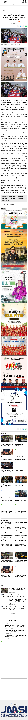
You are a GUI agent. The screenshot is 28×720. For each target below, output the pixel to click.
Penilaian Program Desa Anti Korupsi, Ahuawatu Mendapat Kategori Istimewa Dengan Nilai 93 (15, 626)
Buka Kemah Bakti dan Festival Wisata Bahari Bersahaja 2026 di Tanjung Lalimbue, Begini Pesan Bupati (20, 499)
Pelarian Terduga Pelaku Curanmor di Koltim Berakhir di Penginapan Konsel (20, 485)
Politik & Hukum (17, 21)
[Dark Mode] (23, 1)
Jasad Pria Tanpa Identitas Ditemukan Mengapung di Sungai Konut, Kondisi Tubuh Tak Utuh (20, 458)
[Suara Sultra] (6, 1)
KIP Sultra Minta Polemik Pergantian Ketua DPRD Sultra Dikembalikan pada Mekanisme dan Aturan (6, 513)
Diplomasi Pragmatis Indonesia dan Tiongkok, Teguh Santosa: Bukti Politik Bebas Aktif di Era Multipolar (7, 458)
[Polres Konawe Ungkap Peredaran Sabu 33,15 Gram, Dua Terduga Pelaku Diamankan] (7, 438)
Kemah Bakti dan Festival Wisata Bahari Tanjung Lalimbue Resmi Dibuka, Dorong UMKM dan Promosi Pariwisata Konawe (21, 513)
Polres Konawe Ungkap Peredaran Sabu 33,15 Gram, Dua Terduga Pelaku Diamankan (7, 444)
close (15, 704)
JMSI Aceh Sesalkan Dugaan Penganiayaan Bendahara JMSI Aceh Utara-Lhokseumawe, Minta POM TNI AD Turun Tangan (21, 444)
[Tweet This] (21, 26)
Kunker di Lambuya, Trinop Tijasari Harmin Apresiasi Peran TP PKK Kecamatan (14, 631)
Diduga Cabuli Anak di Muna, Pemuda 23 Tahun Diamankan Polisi (6, 485)
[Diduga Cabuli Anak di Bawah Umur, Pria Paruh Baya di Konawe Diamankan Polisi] (21, 465)
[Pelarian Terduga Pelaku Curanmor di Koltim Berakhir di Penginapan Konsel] (21, 479)
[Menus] (2, 1)
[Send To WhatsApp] (26, 26)
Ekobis (12, 21)
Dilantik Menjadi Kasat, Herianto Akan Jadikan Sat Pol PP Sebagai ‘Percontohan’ (15, 636)
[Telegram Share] (23, 26)
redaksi (8, 21)
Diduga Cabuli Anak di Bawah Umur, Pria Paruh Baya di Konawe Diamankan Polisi (21, 472)
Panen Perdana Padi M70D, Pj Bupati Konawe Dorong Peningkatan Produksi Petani (14, 621)
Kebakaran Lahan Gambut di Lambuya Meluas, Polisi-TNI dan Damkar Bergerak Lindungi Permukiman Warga (6, 499)
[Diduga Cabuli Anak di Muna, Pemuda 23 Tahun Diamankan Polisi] (7, 479)
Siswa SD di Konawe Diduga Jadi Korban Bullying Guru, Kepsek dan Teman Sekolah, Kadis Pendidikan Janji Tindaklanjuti (7, 472)
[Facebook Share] (18, 26)
